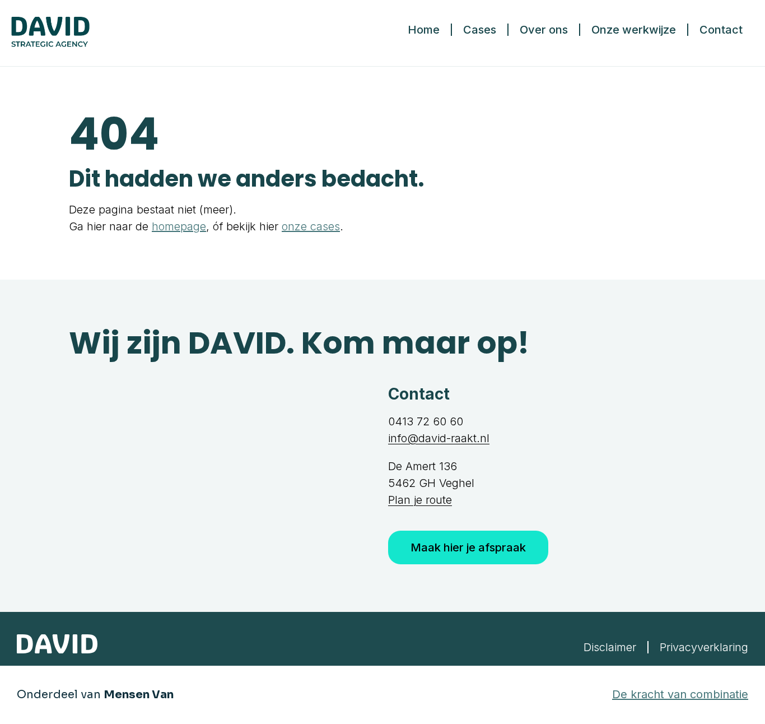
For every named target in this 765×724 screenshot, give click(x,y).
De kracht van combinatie (680, 694)
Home (424, 29)
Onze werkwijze (633, 29)
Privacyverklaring (704, 647)
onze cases (311, 226)
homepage (179, 226)
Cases (479, 29)
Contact (721, 29)
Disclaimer (610, 647)
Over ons (544, 29)
